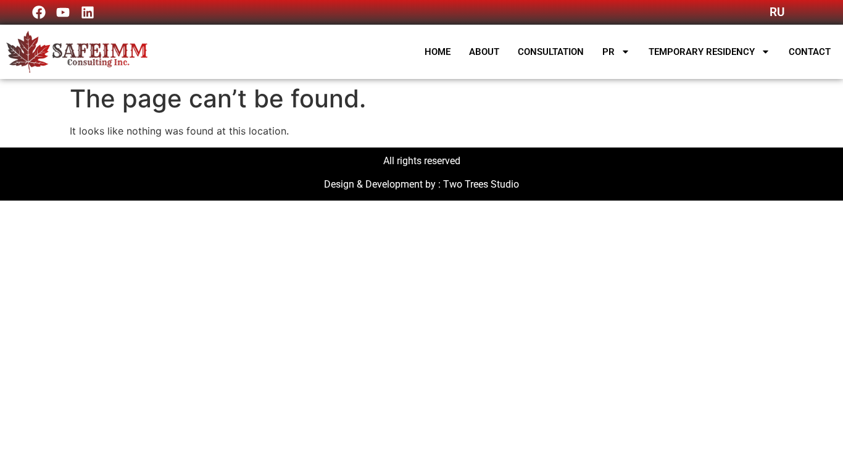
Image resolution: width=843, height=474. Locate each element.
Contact (810, 51)
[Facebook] (39, 12)
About (484, 51)
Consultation (551, 51)
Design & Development (373, 184)
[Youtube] (63, 12)
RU (777, 12)
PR (608, 51)
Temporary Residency (702, 51)
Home (438, 51)
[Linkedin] (87, 12)
